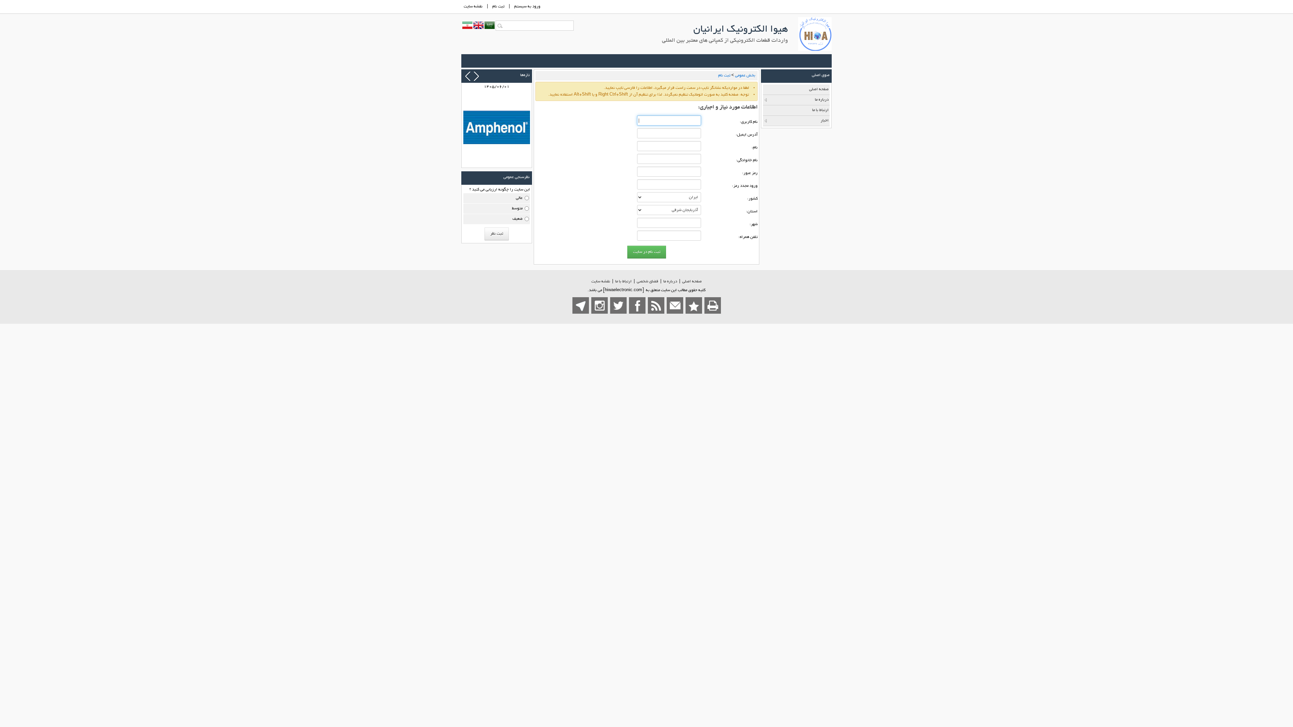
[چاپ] (712, 305)
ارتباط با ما (623, 281)
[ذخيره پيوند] (694, 305)
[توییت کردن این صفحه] (618, 305)
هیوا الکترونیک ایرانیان (740, 30)
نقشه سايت (473, 6)
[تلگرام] (580, 305)
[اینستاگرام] (599, 305)
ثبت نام (498, 6)
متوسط (517, 208)
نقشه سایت (600, 281)
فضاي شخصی (647, 281)
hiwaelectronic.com (623, 290)
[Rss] (656, 305)
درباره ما (670, 281)
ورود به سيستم (527, 6)
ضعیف (517, 219)
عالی (519, 198)
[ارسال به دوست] (675, 305)
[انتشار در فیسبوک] (637, 305)
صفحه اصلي (692, 281)
